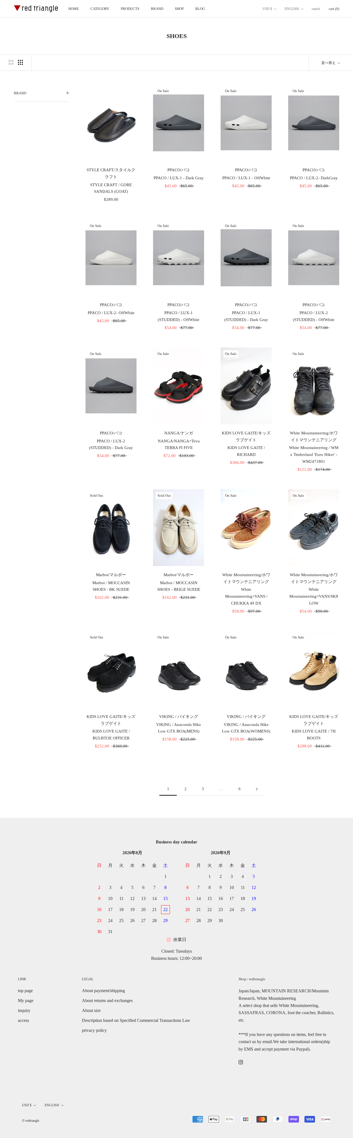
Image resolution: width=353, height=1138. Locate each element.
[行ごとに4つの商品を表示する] (20, 62)
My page (25, 1000)
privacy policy (94, 1030)
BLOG (200, 9)
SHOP (179, 9)
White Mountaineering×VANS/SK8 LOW (313, 596)
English (292, 9)
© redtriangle (30, 1121)
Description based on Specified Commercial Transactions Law (136, 1020)
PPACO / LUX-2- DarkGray (314, 178)
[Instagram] (241, 1061)
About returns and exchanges (107, 1000)
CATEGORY (99, 9)
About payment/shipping (103, 990)
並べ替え (328, 63)
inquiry (24, 1010)
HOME (73, 9)
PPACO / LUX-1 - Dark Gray (179, 178)
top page (25, 990)
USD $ (267, 9)
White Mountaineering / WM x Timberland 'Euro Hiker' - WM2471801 (313, 454)
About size (91, 1010)
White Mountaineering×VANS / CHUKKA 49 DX (246, 596)
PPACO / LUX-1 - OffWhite (246, 178)
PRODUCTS (130, 9)
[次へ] (256, 789)
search (316, 9)
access (23, 1020)
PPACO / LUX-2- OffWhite (111, 313)
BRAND (157, 9)
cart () (334, 9)
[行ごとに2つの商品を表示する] (11, 62)
